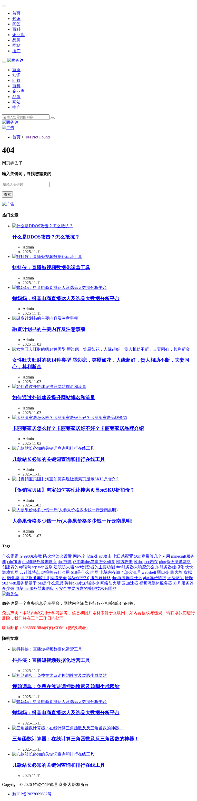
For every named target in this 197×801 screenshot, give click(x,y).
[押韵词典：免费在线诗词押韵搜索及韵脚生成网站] (59, 675)
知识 (16, 18)
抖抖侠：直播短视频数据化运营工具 (51, 267)
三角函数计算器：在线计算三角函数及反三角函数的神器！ (75, 738)
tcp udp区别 (42, 567)
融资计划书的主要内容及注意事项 (48, 329)
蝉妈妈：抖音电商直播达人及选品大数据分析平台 (66, 298)
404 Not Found (37, 137)
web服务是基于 (23, 583)
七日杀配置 (123, 556)
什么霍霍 (10, 556)
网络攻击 (124, 561)
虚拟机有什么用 (55, 572)
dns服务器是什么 (127, 578)
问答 (16, 24)
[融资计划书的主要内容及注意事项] (45, 318)
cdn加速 (14, 561)
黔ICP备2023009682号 (32, 794)
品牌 (16, 40)
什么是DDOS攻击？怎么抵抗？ (46, 237)
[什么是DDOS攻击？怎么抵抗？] (42, 226)
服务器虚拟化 (172, 567)
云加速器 (130, 583)
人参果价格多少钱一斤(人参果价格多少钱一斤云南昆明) (72, 521)
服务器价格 (100, 578)
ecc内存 (151, 561)
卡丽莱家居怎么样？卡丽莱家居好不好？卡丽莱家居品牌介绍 (78, 428)
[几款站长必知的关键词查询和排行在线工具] (53, 448)
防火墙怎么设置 (57, 556)
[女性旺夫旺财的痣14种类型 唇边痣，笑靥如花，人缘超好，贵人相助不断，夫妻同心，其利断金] (101, 349)
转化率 (13, 578)
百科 (16, 29)
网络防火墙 (110, 583)
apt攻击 (105, 556)
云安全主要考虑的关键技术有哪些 (85, 588)
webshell (149, 572)
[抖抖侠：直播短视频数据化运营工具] (47, 256)
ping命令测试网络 (175, 561)
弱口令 (163, 572)
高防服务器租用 (35, 578)
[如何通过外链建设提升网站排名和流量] (49, 386)
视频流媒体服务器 (155, 583)
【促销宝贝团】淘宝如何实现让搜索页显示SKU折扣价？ (73, 490)
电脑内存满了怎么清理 (120, 572)
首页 (16, 13)
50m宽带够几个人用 (152, 556)
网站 (16, 45)
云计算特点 (29, 572)
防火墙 (176, 572)
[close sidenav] (4, 5)
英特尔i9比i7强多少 (81, 583)
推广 (16, 51)
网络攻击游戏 (85, 556)
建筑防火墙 (64, 567)
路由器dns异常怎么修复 (94, 561)
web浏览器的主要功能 (95, 567)
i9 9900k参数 (30, 556)
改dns (138, 561)
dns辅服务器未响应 (39, 561)
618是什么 (80, 572)
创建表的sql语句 (16, 567)
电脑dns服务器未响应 (34, 588)
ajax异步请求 (154, 578)
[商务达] (15, 60)
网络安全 (58, 578)
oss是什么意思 (50, 583)
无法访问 (175, 578)
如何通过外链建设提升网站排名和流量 (53, 397)
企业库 (18, 35)
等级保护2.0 (78, 578)
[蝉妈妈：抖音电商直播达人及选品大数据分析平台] (59, 287)
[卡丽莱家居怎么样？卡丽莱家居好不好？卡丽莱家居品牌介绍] (69, 417)
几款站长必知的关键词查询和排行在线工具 (58, 459)
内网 (94, 572)
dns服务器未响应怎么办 (137, 567)
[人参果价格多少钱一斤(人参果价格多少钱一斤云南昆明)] (64, 510)
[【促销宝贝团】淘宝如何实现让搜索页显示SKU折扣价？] (65, 479)
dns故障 (65, 561)
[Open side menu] (4, 61)
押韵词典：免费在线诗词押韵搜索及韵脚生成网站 (66, 686)
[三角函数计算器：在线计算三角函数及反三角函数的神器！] (67, 728)
